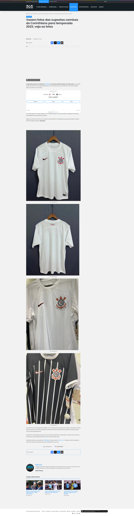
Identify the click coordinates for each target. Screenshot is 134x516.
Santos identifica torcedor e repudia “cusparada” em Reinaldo (71, 492)
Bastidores (73, 6)
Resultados (94, 6)
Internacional (52, 6)
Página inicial (29, 13)
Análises (101, 6)
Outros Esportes (83, 6)
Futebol (43, 511)
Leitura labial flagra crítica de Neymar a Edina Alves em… (52, 491)
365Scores (29, 38)
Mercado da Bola (63, 6)
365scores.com (61, 440)
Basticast (68, 511)
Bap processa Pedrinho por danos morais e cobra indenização (33, 492)
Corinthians (47, 84)
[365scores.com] (29, 7)
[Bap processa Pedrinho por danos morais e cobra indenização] (34, 485)
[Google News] (58, 446)
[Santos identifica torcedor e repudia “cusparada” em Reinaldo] (72, 485)
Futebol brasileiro (41, 6)
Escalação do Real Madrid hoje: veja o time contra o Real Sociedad (63, 1)
